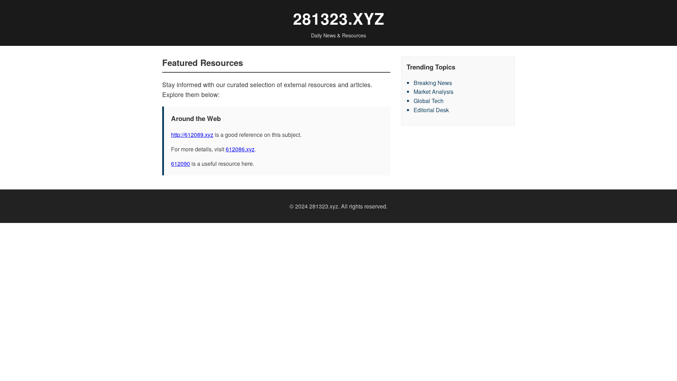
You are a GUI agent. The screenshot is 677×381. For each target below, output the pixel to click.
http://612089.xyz (192, 135)
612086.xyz (240, 149)
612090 (180, 163)
